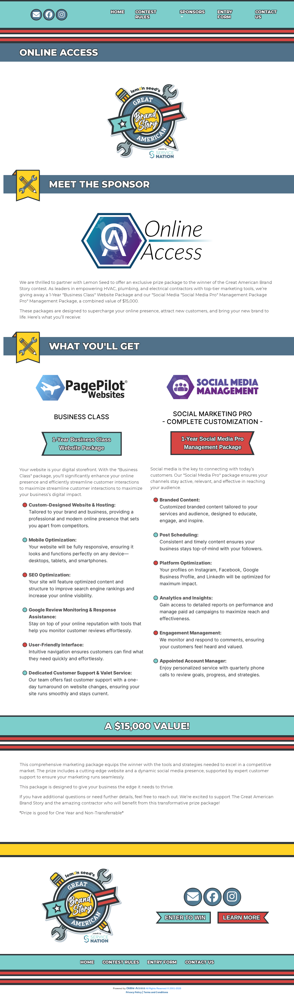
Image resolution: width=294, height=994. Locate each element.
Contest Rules (145, 14)
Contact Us (266, 14)
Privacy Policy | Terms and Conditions (147, 992)
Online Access (135, 988)
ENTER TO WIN (185, 917)
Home (117, 11)
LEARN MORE (241, 917)
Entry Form (225, 14)
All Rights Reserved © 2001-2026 (163, 988)
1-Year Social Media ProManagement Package (212, 443)
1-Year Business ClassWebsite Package (81, 443)
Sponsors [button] (192, 11)
